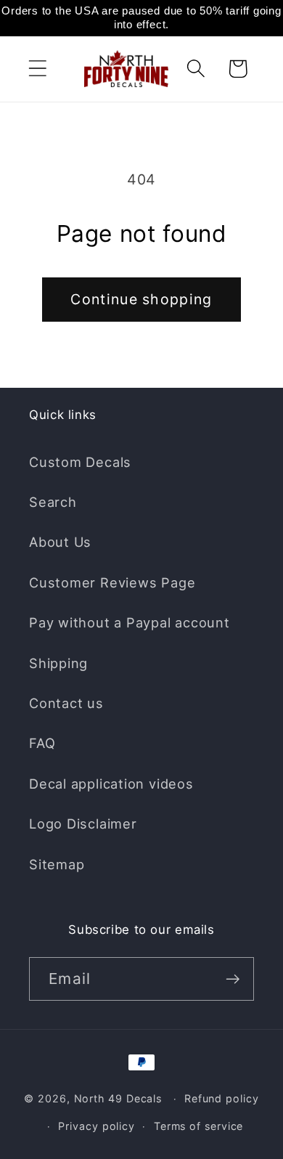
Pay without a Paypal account (129, 622)
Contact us (66, 703)
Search (53, 502)
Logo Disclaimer (83, 823)
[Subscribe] (232, 979)
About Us (60, 542)
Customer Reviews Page (112, 582)
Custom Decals (80, 462)
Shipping (58, 663)
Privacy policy (96, 1126)
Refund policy (221, 1098)
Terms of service (199, 1126)
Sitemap (56, 864)
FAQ (42, 743)
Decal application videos (111, 784)
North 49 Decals (118, 1098)
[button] (37, 68)
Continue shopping (141, 299)
